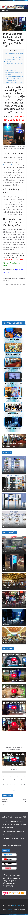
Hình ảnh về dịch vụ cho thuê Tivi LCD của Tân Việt (13, 603)
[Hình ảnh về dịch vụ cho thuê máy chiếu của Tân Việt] (14, 635)
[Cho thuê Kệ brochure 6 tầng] (14, 519)
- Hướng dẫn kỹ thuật (9, 881)
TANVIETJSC (13, 446)
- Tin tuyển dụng (7, 886)
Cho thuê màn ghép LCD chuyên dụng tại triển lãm (14, 279)
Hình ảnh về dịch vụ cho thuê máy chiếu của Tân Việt (12, 639)
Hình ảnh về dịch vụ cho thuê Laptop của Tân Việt (13, 585)
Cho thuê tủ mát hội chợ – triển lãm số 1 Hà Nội (13, 468)
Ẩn (16, 50)
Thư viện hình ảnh (9, 532)
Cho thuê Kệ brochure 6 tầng (11, 524)
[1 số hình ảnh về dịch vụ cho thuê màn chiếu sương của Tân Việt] (14, 617)
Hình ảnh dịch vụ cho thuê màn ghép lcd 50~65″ (13, 548)
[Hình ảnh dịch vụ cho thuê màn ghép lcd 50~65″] (14, 544)
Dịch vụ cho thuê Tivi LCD (10, 444)
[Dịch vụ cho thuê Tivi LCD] (14, 435)
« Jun (13, 790)
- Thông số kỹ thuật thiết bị (11, 878)
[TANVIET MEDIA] (14, 6)
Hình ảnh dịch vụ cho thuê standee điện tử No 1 (12, 566)
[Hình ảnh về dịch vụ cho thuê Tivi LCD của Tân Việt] (14, 599)
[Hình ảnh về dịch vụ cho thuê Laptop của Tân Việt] (14, 581)
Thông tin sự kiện (9, 68)
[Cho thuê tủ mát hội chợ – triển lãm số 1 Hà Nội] (14, 465)
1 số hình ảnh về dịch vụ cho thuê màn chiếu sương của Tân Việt (13, 621)
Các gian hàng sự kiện (10, 70)
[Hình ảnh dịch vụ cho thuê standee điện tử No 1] (14, 563)
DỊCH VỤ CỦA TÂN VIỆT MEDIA (13, 323)
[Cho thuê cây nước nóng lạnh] (14, 501)
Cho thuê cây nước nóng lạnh (11, 506)
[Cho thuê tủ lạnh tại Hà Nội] (14, 483)
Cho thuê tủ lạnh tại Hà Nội (10, 487)
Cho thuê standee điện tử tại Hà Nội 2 (14, 284)
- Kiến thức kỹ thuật (8, 883)
